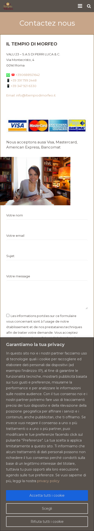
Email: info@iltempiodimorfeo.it (31, 95)
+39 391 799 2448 (24, 80)
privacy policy (48, 481)
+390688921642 (25, 75)
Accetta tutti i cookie (47, 495)
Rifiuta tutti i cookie (47, 521)
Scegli (47, 508)
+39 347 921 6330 (23, 86)
